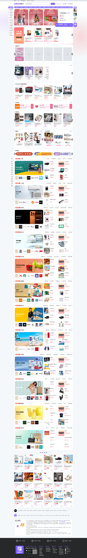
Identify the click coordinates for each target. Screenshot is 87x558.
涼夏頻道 (39, 7)
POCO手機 (51, 207)
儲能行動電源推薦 (63, 207)
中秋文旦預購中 (56, 256)
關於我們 (41, 548)
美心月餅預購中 (63, 256)
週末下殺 (48, 7)
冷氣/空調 (24, 510)
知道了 (71, 24)
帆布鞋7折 (70, 305)
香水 (66, 510)
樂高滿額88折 (42, 354)
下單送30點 (52, 427)
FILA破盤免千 (64, 305)
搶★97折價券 (62, 354)
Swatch (65, 403)
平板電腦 (64, 510)
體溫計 (60, 515)
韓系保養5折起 (53, 329)
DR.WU (66, 329)
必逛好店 (44, 7)
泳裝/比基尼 (51, 510)
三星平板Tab (46, 207)
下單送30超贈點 (69, 427)
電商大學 (60, 548)
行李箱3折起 (70, 378)
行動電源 (62, 515)
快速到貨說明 (61, 552)
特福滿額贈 (52, 232)
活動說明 (70, 84)
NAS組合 (48, 158)
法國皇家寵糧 (70, 256)
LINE (67, 553)
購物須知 (41, 553)
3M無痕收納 (64, 232)
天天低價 (35, 7)
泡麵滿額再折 (63, 427)
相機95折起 (70, 207)
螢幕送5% (59, 158)
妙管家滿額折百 (55, 354)
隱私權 (41, 551)
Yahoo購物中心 (19, 4)
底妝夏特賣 (47, 329)
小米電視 (59, 183)
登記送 (22, 7)
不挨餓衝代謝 (57, 281)
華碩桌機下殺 (54, 158)
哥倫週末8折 (58, 305)
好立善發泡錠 (64, 281)
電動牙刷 (57, 515)
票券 (36, 515)
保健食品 (55, 510)
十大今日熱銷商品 (20, 510)
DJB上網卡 (57, 207)
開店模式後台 (61, 551)
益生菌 (52, 515)
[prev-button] (15, 154)
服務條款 (41, 552)
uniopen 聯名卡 (64, 7)
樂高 (24, 515)
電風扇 (64, 183)
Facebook (68, 549)
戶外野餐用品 (39, 510)
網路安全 (41, 549)
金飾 (54, 515)
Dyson (44, 515)
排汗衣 (34, 515)
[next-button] (72, 154)
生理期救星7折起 (69, 354)
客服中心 (54, 548)
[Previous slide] (14, 459)
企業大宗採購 (55, 549)
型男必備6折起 (47, 403)
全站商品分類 (61, 553)
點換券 (17, 7)
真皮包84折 (64, 378)
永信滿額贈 (52, 281)
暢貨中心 (26, 7)
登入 (59, 3)
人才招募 (54, 551)
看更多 (75, 21)
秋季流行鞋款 (58, 378)
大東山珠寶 (60, 403)
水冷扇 (31, 515)
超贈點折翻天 (48, 548)
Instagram (68, 551)
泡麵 (57, 510)
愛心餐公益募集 (49, 256)
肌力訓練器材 (47, 510)
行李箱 (38, 515)
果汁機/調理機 (35, 510)
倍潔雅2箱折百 (48, 354)
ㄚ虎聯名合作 (55, 552)
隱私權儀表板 (42, 555)
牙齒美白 (30, 510)
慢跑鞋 (66, 515)
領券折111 (46, 378)
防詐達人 (64, 158)
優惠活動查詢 (48, 551)
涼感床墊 (19, 515)
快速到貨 (30, 7)
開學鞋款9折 (45, 305)
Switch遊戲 (27, 515)
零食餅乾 (43, 510)
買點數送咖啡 (70, 403)
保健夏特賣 (46, 281)
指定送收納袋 (58, 232)
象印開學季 (54, 183)
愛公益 (58, 7)
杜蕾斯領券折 (70, 281)
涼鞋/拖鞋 (60, 510)
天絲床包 (22, 515)
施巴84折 (70, 329)
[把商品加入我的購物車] (22, 470)
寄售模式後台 (61, 549)
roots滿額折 (52, 378)
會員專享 (53, 7)
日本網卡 (41, 515)
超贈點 (70, 7)
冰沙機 (47, 515)
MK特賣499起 (53, 403)
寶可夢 (49, 515)
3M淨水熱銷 (70, 232)
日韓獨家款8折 (51, 305)
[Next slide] (22, 459)
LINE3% (47, 427)
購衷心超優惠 (48, 549)
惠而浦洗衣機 (49, 183)
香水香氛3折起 (60, 329)
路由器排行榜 (70, 158)
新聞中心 (68, 548)
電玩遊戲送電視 (69, 183)
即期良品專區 (43, 256)
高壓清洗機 (47, 232)
